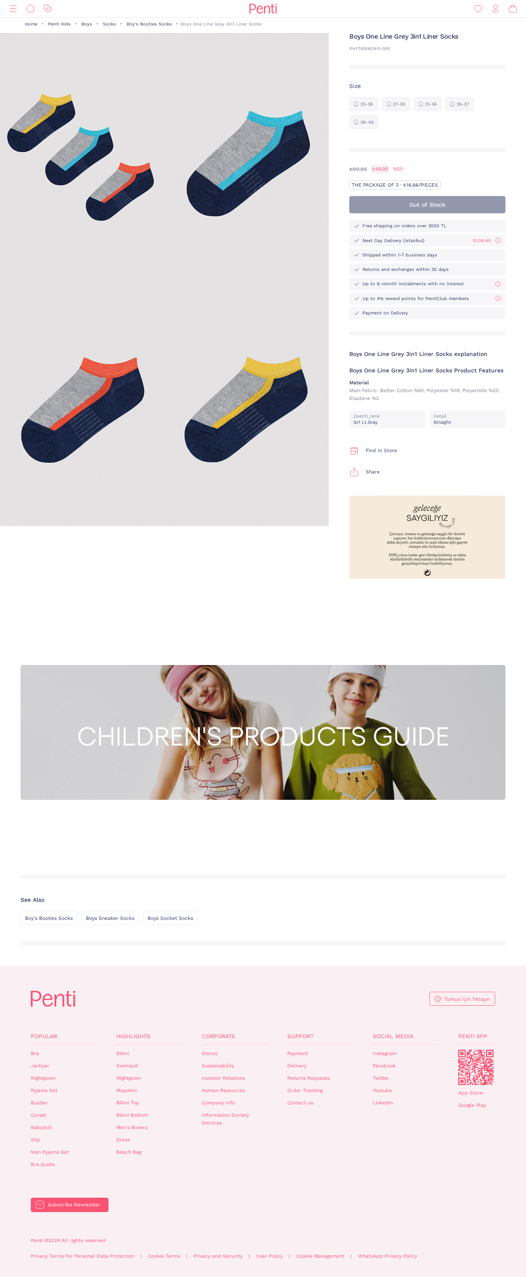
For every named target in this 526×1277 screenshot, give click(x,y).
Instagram (385, 1053)
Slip (35, 1140)
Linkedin (383, 1103)
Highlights (133, 1036)
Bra (35, 1053)
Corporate (218, 1036)
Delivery (297, 1066)
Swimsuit (127, 1066)
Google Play (472, 1105)
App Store (470, 1093)
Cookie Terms (164, 1256)
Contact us (300, 1103)
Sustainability (218, 1066)
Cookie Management (320, 1256)
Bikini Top (127, 1103)
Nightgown (43, 1078)
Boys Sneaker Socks (110, 918)
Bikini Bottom (132, 1115)
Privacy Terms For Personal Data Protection (82, 1256)
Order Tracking (305, 1090)
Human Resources (223, 1090)
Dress (123, 1140)
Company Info (218, 1103)
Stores (209, 1053)
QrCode (476, 1067)
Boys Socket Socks (170, 918)
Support (300, 1036)
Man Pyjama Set (50, 1152)
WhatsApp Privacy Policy (387, 1256)
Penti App (472, 1036)
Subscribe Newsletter (74, 1205)
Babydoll (41, 1127)
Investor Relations (223, 1078)
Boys (86, 24)
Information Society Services (225, 1119)
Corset (38, 1115)
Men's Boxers (132, 1127)
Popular (44, 1036)
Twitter (381, 1078)
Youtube (382, 1090)
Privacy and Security (218, 1256)
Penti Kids (59, 24)
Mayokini (126, 1090)
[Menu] (13, 9)
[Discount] (48, 9)
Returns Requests (308, 1078)
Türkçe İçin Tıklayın (467, 999)
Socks (109, 24)
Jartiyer (40, 1066)
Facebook (384, 1066)
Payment (297, 1053)
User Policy (269, 1256)
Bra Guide (43, 1164)
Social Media (393, 1036)
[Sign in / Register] (496, 9)
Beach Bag (128, 1152)
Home (31, 24)
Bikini (122, 1053)
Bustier (39, 1103)
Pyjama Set (44, 1090)
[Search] (30, 9)
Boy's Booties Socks (149, 24)
